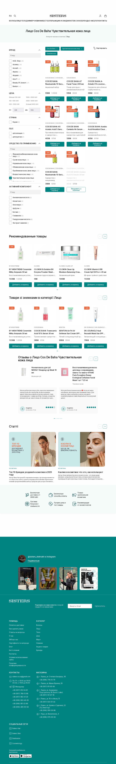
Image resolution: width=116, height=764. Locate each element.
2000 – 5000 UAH (31, 101)
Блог (11, 647)
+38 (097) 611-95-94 (47, 686)
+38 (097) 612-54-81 (20, 690)
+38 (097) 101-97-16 (46, 695)
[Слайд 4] (58, 418)
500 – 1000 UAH (14, 104)
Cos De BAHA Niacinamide (60, 78)
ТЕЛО (23, 21)
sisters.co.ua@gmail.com (21, 677)
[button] (52, 49)
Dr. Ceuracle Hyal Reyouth (101, 327)
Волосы (39, 625)
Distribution (16, 738)
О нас (11, 636)
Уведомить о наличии (76, 189)
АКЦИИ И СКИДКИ (61, 21)
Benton (62, 327)
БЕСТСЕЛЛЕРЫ (48, 21)
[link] (105, 15)
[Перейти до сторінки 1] (57, 289)
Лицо (38, 629)
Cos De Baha (49, 78)
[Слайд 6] (61, 418)
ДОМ (28, 21)
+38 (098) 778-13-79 (47, 680)
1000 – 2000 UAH (31, 97)
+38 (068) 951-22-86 (20, 703)
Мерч (38, 639)
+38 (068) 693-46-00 (20, 700)
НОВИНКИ (38, 21)
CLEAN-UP (69, 266)
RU (10, 16)
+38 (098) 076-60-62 (47, 717)
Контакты (12, 654)
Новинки (39, 643)
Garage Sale (72, 65)
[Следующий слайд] (105, 236)
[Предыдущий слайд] (100, 236)
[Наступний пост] (94, 578)
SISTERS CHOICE (75, 21)
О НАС (91, 21)
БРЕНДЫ (85, 21)
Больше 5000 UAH (32, 104)
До (26, 110)
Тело (38, 632)
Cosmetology (17, 743)
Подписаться (33, 561)
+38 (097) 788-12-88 (20, 693)
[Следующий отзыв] (96, 359)
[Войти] (100, 15)
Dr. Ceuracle (89, 327)
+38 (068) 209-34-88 (47, 710)
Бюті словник (14, 650)
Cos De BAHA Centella (81, 123)
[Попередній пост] (22, 578)
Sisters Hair (16, 728)
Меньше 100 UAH (15, 97)
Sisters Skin (16, 733)
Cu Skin (36, 266)
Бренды (39, 650)
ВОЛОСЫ (12, 21)
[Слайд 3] (57, 418)
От (10, 110)
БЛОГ (96, 21)
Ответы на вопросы (17, 632)
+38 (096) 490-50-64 (20, 707)
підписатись (100, 606)
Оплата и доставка (16, 625)
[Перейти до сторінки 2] (58, 289)
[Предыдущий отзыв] (91, 359)
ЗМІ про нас (13, 639)
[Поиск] (14, 15)
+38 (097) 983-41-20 (20, 697)
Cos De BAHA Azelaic (60, 123)
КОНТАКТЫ (102, 21)
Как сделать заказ (16, 629)
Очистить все (51, 53)
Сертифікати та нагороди (19, 643)
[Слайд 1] (54, 418)
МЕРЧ (32, 21)
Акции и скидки (42, 647)
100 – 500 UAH (13, 101)
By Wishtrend (14, 266)
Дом (38, 636)
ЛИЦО (18, 21)
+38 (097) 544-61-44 (47, 702)
